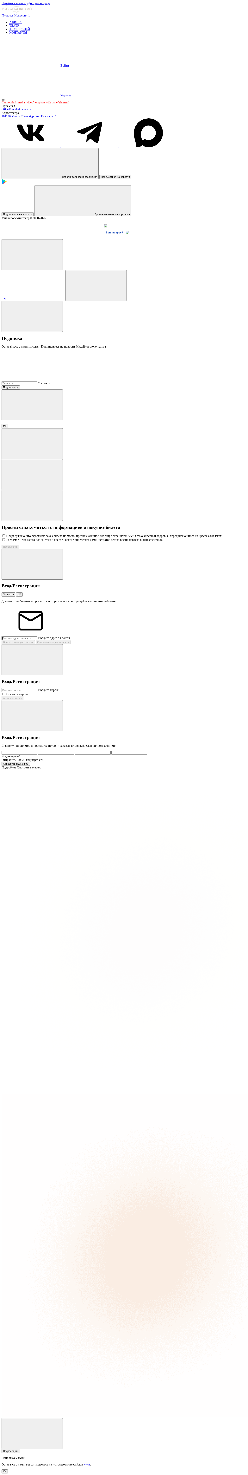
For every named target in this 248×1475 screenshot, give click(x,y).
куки (87, 1464)
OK (5, 426)
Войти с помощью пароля (18, 642)
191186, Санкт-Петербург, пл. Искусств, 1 (29, 116)
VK (19, 594)
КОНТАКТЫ (18, 32)
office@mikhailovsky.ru (16, 109)
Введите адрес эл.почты (54, 638)
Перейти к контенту (15, 3)
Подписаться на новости (115, 176)
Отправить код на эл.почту (53, 642)
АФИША (15, 22)
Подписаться (10, 387)
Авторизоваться (12, 698)
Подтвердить (10, 1451)
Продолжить (10, 546)
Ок (4, 1471)
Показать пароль (17, 694)
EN (4, 298)
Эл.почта (44, 383)
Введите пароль (48, 690)
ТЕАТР (14, 25)
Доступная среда (39, 3)
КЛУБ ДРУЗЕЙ (19, 29)
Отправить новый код (15, 763)
